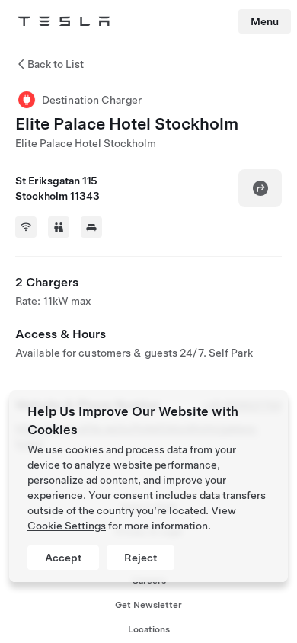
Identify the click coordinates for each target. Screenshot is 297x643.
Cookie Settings (66, 526)
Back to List (55, 64)
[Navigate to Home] (64, 21)
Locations (149, 629)
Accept (63, 558)
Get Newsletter (148, 605)
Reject (140, 558)
